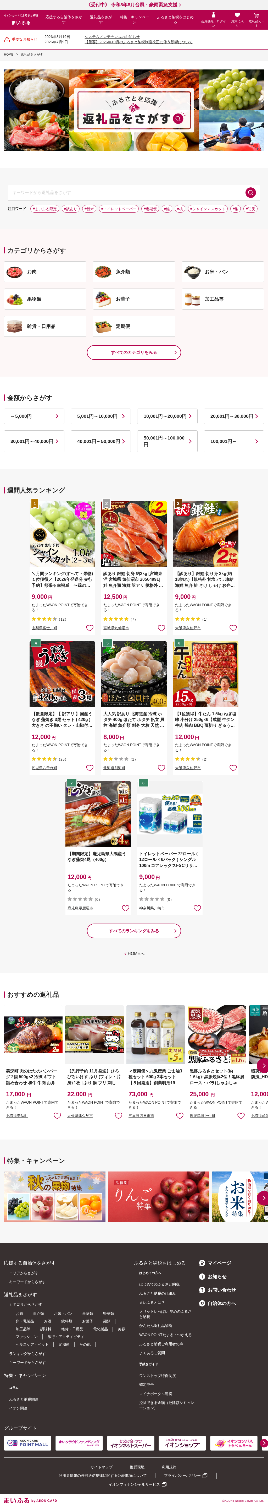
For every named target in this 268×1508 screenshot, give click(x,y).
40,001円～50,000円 (98, 441)
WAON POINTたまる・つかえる (165, 1335)
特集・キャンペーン (134, 19)
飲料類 (66, 1321)
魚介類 (38, 1313)
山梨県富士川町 (44, 628)
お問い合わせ (222, 1290)
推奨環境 (137, 1467)
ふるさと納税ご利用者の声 (161, 1344)
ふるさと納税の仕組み (157, 1293)
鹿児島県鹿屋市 (80, 908)
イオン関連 (18, 1408)
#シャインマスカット (207, 209)
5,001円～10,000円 (97, 416)
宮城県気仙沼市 (116, 628)
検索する (250, 192)
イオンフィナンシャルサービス (134, 1484)
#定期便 (150, 209)
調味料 (45, 1329)
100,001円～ (223, 441)
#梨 (235, 209)
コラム (14, 1388)
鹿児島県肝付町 (202, 1116)
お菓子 (87, 1321)
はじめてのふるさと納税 (159, 1284)
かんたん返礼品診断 (155, 1325)
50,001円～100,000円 (164, 441)
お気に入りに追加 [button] (90, 628)
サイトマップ (102, 1467)
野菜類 (108, 1313)
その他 (85, 1344)
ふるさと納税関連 (23, 1399)
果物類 (87, 1313)
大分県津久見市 (80, 1116)
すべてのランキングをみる (134, 931)
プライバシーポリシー (182, 1475)
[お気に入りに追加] (90, 628)
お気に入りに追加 (57, 1115)
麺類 (106, 1321)
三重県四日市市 (141, 1116)
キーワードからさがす (27, 1282)
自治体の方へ (222, 1303)
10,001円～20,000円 (165, 416)
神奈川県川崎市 (152, 908)
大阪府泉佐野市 (188, 628)
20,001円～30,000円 (231, 416)
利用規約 (169, 1467)
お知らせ (217, 1276)
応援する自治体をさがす (64, 19)
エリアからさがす (23, 1273)
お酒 (47, 1321)
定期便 (64, 1344)
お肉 (19, 1313)
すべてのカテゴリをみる (134, 352)
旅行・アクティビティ (66, 1337)
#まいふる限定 (45, 209)
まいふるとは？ (152, 1302)
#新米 (89, 209)
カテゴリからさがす (25, 1304)
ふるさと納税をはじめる (175, 19)
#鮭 (167, 209)
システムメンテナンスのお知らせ (112, 37)
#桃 (180, 209)
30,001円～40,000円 (31, 441)
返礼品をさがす (101, 19)
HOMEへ (136, 953)
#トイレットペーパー (118, 209)
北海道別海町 (114, 768)
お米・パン (63, 1313)
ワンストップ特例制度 (157, 1376)
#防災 (250, 209)
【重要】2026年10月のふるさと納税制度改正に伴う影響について (139, 42)
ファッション (27, 1337)
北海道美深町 (17, 1116)
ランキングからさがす (27, 1354)
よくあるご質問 (152, 1353)
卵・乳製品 (25, 1321)
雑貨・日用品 (72, 1329)
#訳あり (70, 209)
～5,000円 (21, 416)
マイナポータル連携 (155, 1394)
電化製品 (100, 1329)
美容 (121, 1329)
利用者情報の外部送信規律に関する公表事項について (103, 1475)
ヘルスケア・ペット (32, 1344)
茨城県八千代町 (44, 768)
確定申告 (146, 1384)
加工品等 (23, 1329)
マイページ (219, 1263)
